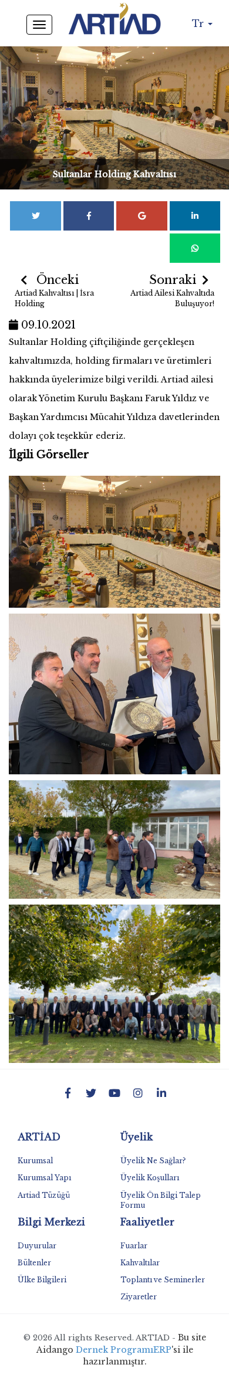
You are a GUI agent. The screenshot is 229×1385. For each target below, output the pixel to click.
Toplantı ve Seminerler (162, 1279)
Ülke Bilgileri (42, 1279)
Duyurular (37, 1245)
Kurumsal (35, 1160)
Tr (199, 23)
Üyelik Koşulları (149, 1177)
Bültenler (34, 1262)
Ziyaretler (138, 1296)
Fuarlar (133, 1245)
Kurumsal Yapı (44, 1177)
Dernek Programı (114, 1350)
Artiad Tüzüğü (44, 1195)
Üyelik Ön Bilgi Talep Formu (160, 1200)
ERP (162, 1350)
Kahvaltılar (140, 1262)
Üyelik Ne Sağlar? (153, 1160)
